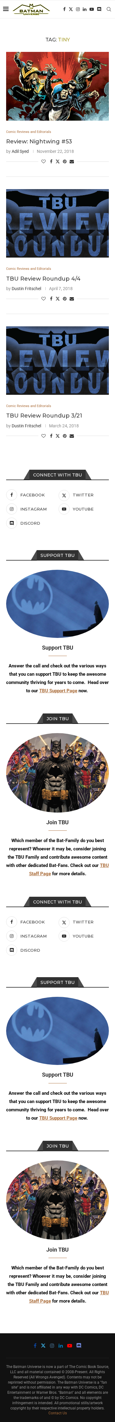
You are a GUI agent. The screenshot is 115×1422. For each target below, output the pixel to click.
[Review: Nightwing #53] (57, 86)
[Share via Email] (72, 161)
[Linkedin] (84, 9)
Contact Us (57, 1413)
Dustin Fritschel (26, 288)
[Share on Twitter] (58, 161)
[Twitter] (71, 9)
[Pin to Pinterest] (65, 161)
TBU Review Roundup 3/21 (44, 415)
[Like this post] (43, 161)
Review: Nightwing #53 (39, 141)
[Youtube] (92, 9)
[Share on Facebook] (51, 161)
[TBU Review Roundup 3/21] (57, 360)
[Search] (109, 9)
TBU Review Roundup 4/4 (43, 278)
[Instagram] (78, 9)
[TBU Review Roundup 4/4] (57, 223)
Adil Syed (20, 151)
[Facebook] (64, 9)
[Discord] (99, 9)
